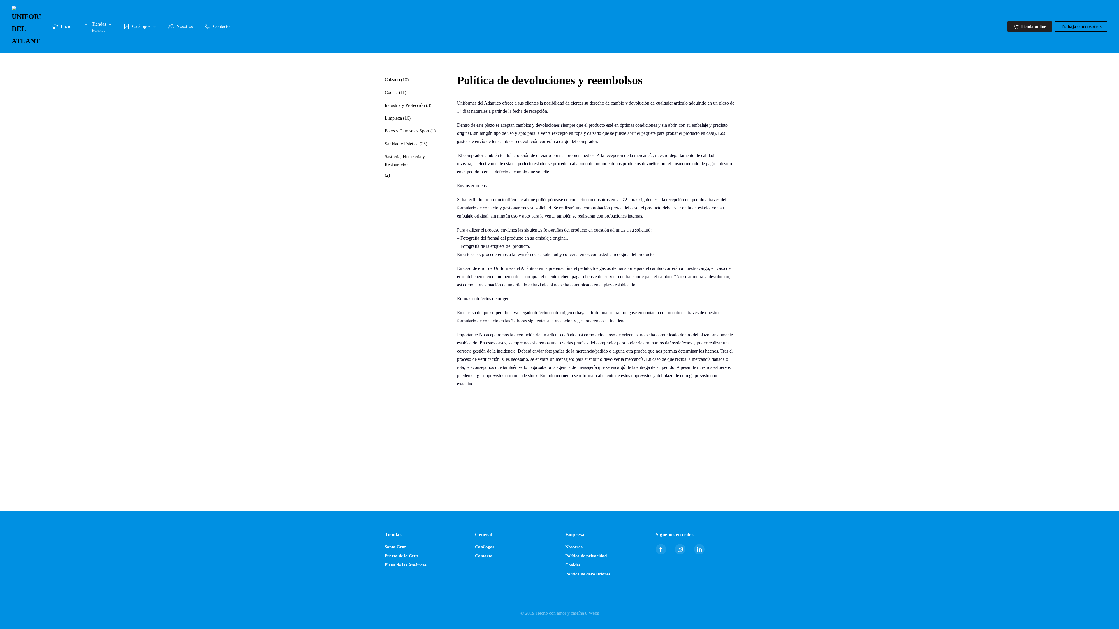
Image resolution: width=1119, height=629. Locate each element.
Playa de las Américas (406, 565)
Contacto (221, 26)
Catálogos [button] (141, 26)
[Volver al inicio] (26, 26)
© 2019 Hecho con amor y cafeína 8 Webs (559, 613)
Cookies (572, 565)
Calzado (392, 79)
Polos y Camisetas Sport (407, 130)
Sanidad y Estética (401, 143)
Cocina (391, 92)
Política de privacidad (586, 556)
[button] (97, 26)
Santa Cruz (395, 547)
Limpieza (393, 118)
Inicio (66, 26)
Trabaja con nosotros (1081, 26)
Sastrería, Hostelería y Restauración (405, 160)
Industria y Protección (405, 105)
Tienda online (1033, 26)
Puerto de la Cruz (401, 556)
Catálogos (484, 547)
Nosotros (184, 26)
